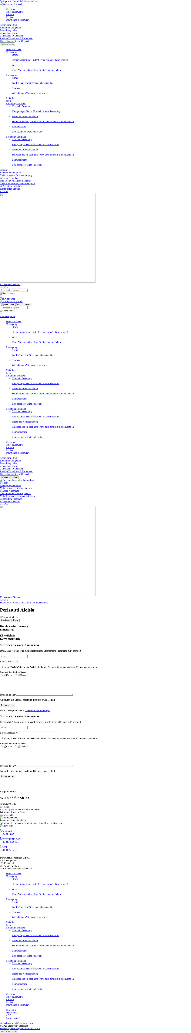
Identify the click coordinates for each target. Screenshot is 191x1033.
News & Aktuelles (14, 11)
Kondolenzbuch (40, 602)
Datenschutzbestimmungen (37, 710)
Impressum (11, 1010)
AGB (8, 1015)
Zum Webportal (7, 299)
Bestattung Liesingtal (16, 136)
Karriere (10, 14)
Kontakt (10, 17)
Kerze (15, 620)
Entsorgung (11, 75)
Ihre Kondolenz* (8, 694)
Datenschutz (12, 1012)
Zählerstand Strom (8, 33)
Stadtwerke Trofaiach (10, 602)
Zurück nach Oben (9, 1031)
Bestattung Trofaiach (16, 103)
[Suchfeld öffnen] (1, 296)
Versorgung (11, 52)
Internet (9, 101)
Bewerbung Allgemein (10, 27)
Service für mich (13, 49)
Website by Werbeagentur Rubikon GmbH (20, 1028)
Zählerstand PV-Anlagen (11, 35)
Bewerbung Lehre (8, 30)
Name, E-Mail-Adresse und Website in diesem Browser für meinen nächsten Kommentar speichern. (50, 667)
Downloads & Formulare (18, 20)
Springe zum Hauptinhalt (12, 1)
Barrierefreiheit (13, 1018)
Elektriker (10, 98)
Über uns (10, 9)
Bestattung (26, 602)
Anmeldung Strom (8, 25)
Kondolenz (5, 620)
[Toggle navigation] (16, 304)
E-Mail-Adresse (8, 661)
